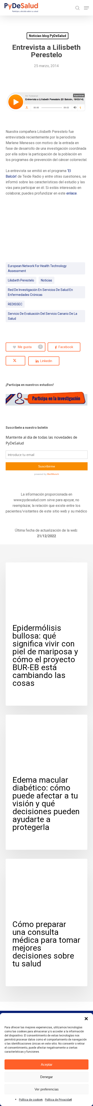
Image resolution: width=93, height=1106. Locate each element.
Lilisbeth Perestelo (21, 280)
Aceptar (46, 1064)
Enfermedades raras (29, 569)
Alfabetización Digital (30, 721)
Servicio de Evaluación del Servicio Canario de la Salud (42, 316)
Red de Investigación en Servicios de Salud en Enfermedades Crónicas (40, 292)
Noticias (46, 280)
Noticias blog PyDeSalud (47, 36)
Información (23, 866)
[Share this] (64, 346)
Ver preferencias (47, 1089)
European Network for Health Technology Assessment (37, 268)
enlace (71, 193)
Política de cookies (31, 1099)
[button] (86, 1018)
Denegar (46, 1077)
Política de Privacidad (58, 1099)
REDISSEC (15, 304)
